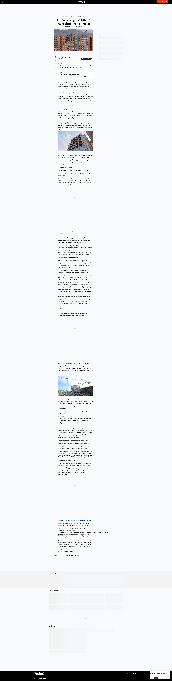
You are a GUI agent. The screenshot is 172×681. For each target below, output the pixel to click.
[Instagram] (130, 674)
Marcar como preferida (86, 58)
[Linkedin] (133, 674)
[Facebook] (125, 674)
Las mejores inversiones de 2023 (76, 16)
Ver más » (152, 677)
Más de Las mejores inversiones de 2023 (67, 555)
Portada (64, 16)
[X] (128, 674)
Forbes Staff (67, 26)
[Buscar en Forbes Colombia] (169, 2)
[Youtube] (136, 674)
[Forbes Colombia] (80, 2)
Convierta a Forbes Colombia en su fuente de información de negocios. (75, 520)
